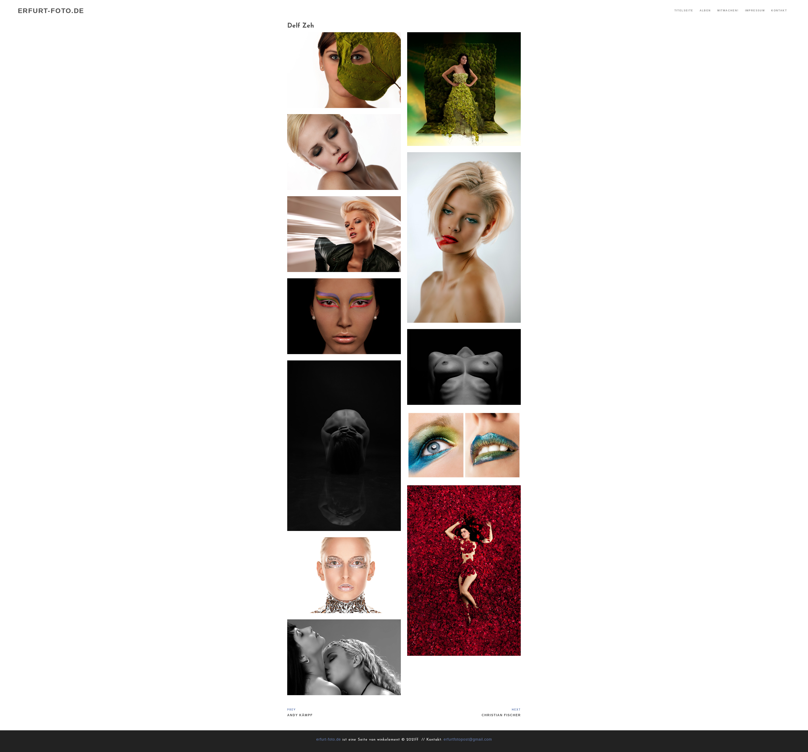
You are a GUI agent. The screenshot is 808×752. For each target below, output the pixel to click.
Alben (705, 10)
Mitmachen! (728, 10)
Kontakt (779, 10)
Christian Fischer (501, 715)
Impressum (755, 10)
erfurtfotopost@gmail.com (468, 739)
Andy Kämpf (300, 715)
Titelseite (683, 10)
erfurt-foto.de (328, 739)
